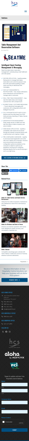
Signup (14, 437)
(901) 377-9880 (8, 326)
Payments (23, 264)
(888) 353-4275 (8, 307)
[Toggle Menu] (25, 14)
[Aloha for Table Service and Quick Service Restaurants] (14, 191)
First (2, 394)
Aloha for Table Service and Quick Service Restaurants (13, 201)
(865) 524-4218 (8, 319)
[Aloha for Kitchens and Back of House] (14, 218)
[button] (5, 173)
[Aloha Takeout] (14, 243)
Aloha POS (5, 53)
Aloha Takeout (5, 252)
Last (2, 400)
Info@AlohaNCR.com (9, 312)
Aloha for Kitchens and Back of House (12, 227)
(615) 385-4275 (8, 304)
